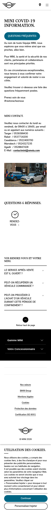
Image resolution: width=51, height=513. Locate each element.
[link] (40, 5)
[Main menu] (47, 5)
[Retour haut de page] (25, 320)
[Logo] (25, 430)
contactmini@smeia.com (26, 150)
